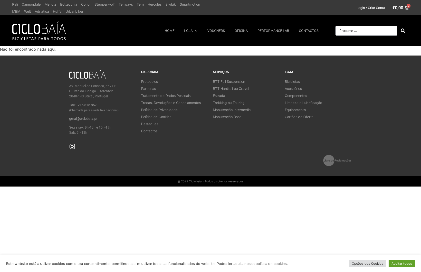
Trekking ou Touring (229, 103)
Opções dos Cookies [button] (367, 263)
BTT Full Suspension (229, 81)
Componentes (296, 96)
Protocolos (149, 81)
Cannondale (31, 4)
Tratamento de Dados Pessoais (166, 96)
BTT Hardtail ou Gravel (231, 88)
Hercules (155, 4)
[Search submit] (403, 30)
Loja (188, 31)
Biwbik (170, 4)
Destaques (149, 124)
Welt (27, 11)
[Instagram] (72, 146)
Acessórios (293, 88)
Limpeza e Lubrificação (303, 103)
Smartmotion (190, 4)
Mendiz (50, 4)
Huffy (57, 11)
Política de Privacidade (159, 110)
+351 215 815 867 (83, 105)
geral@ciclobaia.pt (83, 119)
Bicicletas (292, 81)
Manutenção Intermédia (232, 110)
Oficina (241, 31)
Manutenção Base (227, 117)
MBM (16, 11)
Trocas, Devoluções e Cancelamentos (171, 103)
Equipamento (295, 110)
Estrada (219, 96)
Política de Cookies (156, 117)
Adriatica (42, 11)
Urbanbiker (74, 11)
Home (169, 31)
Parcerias (148, 88)
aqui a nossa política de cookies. (260, 264)
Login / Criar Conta (370, 8)
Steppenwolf (105, 4)
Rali (15, 4)
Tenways (126, 4)
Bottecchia (68, 4)
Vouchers (216, 31)
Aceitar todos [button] (402, 263)
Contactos (308, 31)
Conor (86, 4)
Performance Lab (273, 31)
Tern (140, 4)
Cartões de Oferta (299, 117)
